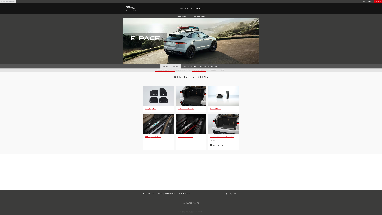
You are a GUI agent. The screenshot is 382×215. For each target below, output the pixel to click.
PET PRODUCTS (212, 70)
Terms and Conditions (149, 193)
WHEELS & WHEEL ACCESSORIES (209, 66)
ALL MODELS (181, 16)
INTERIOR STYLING (199, 70)
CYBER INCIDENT (170, 193)
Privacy (160, 193)
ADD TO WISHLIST (218, 145)
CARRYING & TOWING (189, 66)
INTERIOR (175, 66)
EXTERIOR (165, 66)
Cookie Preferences (184, 193)
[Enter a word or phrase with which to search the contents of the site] (368, 1)
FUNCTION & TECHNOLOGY (165, 70)
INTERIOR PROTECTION (183, 70)
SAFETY (223, 70)
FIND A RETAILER (199, 16)
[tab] (165, 66)
